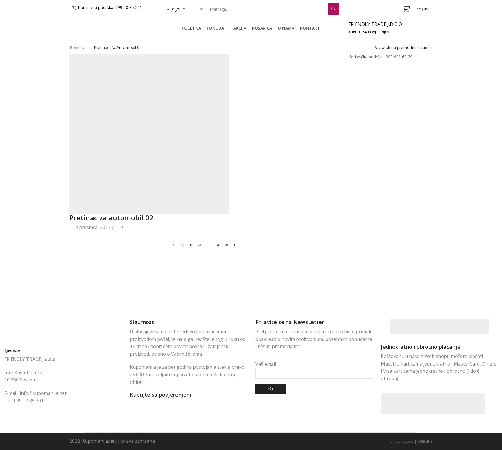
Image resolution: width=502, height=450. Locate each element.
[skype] (234, 244)
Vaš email (265, 364)
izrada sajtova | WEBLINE (411, 441)
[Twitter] (175, 244)
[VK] (191, 244)
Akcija (239, 28)
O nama (286, 28)
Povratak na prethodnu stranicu (403, 47)
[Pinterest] (199, 244)
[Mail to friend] (208, 244)
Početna (191, 28)
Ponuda (215, 28)
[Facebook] (182, 244)
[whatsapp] (226, 244)
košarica (262, 28)
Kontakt (310, 28)
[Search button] (333, 9)
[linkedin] (217, 244)
